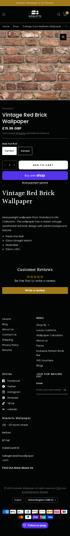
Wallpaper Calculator (49, 335)
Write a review (35, 290)
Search (6, 319)
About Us (8, 329)
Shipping (20, 133)
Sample (25, 150)
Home (6, 26)
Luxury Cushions (46, 330)
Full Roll (9, 150)
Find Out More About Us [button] (17, 468)
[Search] (59, 14)
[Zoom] (63, 37)
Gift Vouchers (44, 360)
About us (42, 340)
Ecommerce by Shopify (35, 492)
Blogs (39, 365)
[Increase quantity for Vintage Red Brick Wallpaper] (14, 165)
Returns (7, 350)
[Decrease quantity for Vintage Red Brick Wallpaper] (4, 165)
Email (39, 383)
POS (58, 488)
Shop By (41, 325)
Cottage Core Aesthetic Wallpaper (42, 26)
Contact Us (9, 334)
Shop (16, 26)
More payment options (35, 183)
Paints (40, 345)
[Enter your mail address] (64, 389)
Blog (5, 324)
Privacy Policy (10, 345)
